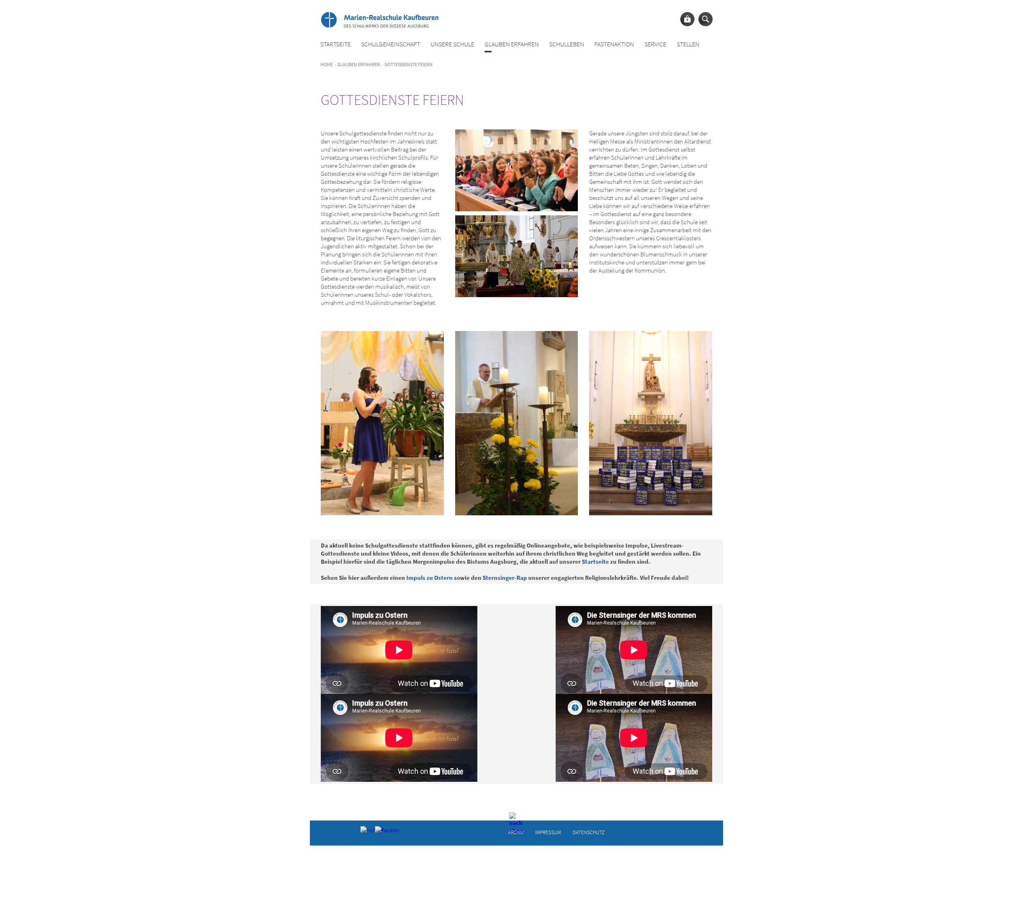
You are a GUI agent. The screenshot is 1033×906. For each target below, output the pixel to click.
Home (326, 64)
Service (655, 44)
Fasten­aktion (614, 44)
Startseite (335, 44)
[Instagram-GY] (366, 832)
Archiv (515, 832)
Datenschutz (588, 832)
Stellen (688, 44)
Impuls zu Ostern (429, 577)
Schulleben (566, 44)
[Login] (687, 19)
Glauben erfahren (512, 44)
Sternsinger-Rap (505, 577)
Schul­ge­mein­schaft (390, 44)
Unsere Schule (452, 44)
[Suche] (705, 19)
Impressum (548, 832)
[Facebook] (381, 832)
